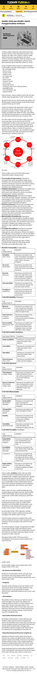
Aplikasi (13, 655)
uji (28, 657)
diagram (19, 655)
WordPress (27, 670)
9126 (8, 655)
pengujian (10, 657)
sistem (16, 657)
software (23, 657)
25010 (4, 655)
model (4, 657)
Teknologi (19, 15)
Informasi (26, 655)
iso (31, 655)
